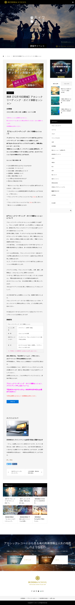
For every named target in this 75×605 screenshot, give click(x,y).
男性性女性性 (55, 183)
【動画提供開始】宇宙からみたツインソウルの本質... (24, 519)
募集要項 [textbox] (9, 319)
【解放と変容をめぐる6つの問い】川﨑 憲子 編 (66, 110)
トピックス (66, 83)
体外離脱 (54, 146)
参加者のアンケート (56, 154)
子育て (53, 158)
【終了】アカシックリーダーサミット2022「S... (10, 501)
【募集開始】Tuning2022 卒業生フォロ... (39, 519)
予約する (12, 401)
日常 (53, 170)
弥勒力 (53, 162)
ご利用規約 (22, 598)
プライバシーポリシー (32, 598)
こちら (34, 197)
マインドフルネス (56, 138)
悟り (53, 166)
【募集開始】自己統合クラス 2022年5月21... (39, 501)
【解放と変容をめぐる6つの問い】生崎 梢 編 (66, 100)
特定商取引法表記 (44, 598)
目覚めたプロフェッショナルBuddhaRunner (58, 189)
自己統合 (54, 195)
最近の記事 (55, 83)
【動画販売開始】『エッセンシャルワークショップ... (10, 519)
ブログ (53, 134)
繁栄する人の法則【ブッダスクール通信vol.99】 (66, 90)
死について (54, 174)
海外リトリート (55, 178)
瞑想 (53, 191)
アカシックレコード (56, 125)
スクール (54, 129)
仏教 (53, 142)
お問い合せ (52, 598)
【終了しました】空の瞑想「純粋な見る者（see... (24, 501)
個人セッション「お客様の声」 (59, 150)
